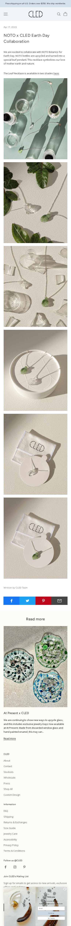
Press (7, 783)
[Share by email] (59, 601)
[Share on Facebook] (11, 601)
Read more (10, 738)
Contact (8, 766)
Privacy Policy (11, 845)
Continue (51, 913)
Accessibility (10, 839)
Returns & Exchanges (15, 822)
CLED (19, 860)
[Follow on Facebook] (5, 867)
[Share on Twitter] (28, 601)
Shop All (8, 789)
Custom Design (12, 794)
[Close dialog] (65, 888)
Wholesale (9, 777)
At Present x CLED (16, 713)
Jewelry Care (10, 833)
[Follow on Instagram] (15, 867)
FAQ (6, 811)
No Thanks (51, 918)
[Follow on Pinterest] (24, 867)
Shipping (8, 816)
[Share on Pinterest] (44, 601)
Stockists (8, 772)
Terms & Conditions (14, 850)
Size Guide (10, 828)
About (7, 760)
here (56, 73)
